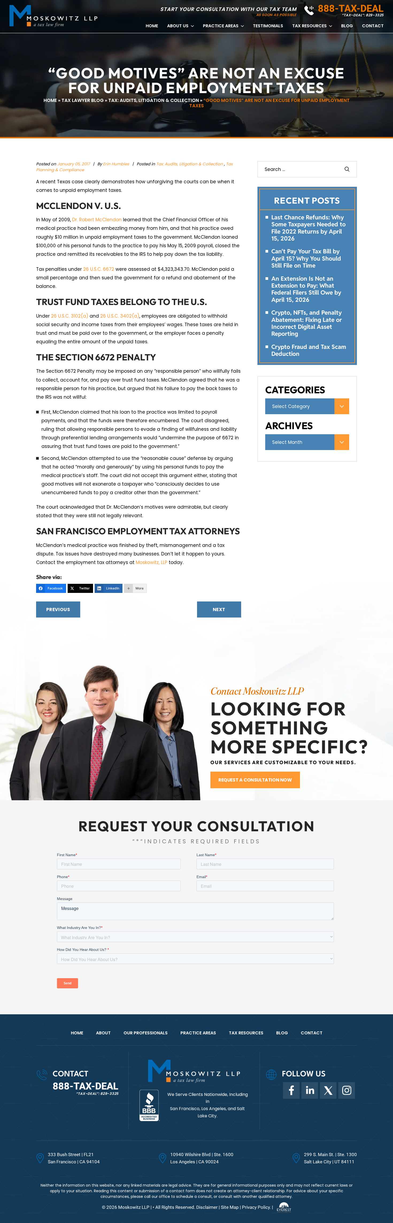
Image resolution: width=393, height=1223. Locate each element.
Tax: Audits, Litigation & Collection (189, 164)
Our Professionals (146, 1033)
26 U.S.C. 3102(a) (69, 316)
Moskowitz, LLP (151, 562)
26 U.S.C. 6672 (98, 269)
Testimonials (268, 26)
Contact (373, 26)
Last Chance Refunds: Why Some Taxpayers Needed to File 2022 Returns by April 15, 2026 (308, 228)
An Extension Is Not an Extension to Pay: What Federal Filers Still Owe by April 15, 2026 (306, 289)
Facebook (291, 1090)
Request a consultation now (255, 780)
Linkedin (309, 1090)
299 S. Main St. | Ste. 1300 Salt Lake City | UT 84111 (330, 1158)
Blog (347, 26)
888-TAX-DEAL (351, 8)
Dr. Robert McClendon (97, 219)
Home (152, 26)
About (103, 1033)
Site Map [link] (230, 1207)
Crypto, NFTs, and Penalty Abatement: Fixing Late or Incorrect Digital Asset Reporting (306, 323)
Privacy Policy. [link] (256, 1207)
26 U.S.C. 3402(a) (119, 316)
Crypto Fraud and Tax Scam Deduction (308, 350)
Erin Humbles (116, 164)
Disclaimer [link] (207, 1207)
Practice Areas (220, 26)
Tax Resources (309, 26)
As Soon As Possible (276, 14)
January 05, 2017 (73, 164)
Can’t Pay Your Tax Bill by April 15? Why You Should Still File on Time (306, 258)
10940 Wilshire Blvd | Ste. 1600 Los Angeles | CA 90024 (201, 1158)
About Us (177, 26)
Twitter (328, 1090)
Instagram (346, 1090)
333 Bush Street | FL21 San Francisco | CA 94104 (74, 1158)
